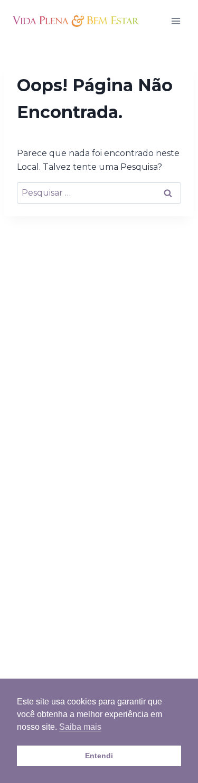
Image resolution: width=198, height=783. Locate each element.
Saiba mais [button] (80, 726)
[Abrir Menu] (175, 21)
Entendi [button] (99, 755)
